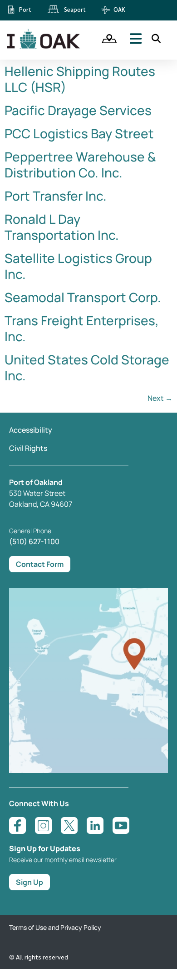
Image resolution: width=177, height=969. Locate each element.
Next (160, 398)
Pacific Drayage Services (78, 110)
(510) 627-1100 (34, 541)
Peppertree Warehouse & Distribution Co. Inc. (80, 164)
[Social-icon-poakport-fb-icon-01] (17, 825)
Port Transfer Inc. (56, 195)
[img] (106, 38)
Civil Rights (28, 448)
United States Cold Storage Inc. (87, 367)
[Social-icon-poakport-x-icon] (69, 825)
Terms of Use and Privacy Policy (55, 927)
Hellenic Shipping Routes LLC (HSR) (80, 79)
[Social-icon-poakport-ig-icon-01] (43, 825)
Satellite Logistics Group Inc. (78, 266)
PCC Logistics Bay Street (79, 133)
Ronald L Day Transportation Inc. (62, 226)
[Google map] (88, 770)
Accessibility (30, 430)
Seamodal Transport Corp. (83, 297)
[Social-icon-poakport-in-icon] (95, 825)
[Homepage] (44, 47)
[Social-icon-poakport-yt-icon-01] (121, 825)
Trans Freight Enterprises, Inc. (82, 328)
